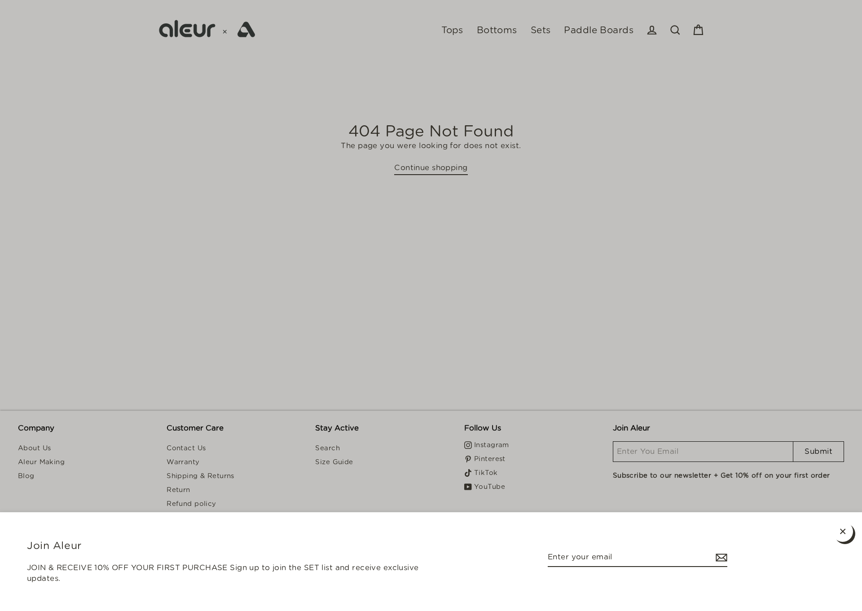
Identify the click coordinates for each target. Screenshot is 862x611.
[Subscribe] (720, 557)
